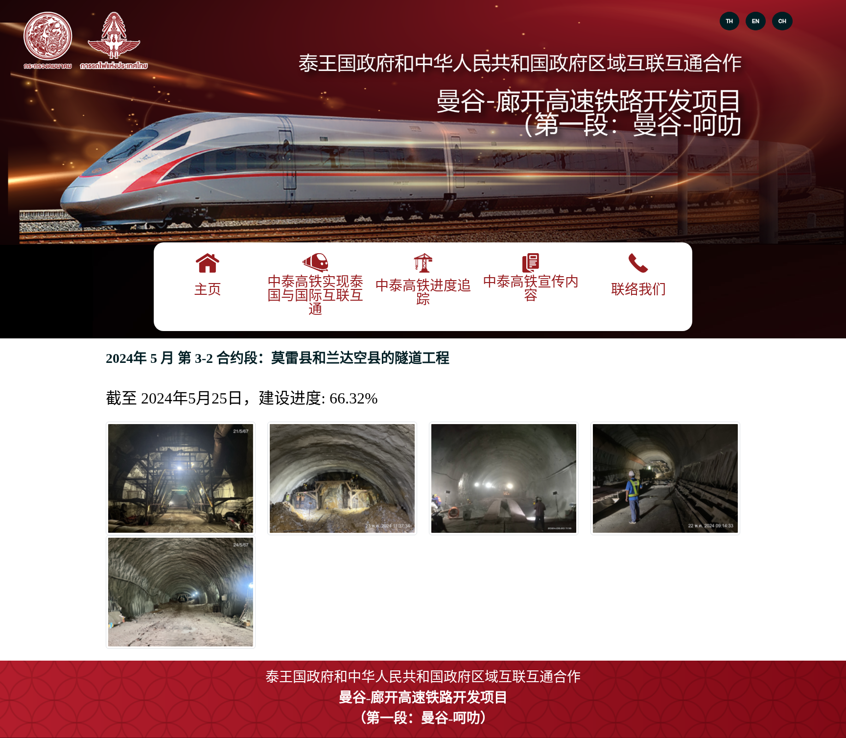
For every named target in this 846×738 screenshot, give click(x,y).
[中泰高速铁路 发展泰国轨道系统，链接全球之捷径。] (48, 41)
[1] (342, 478)
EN (755, 21)
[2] (504, 478)
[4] (181, 592)
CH (782, 21)
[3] (665, 478)
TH (729, 21)
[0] (181, 478)
